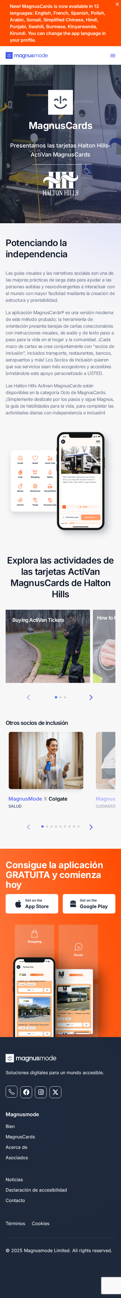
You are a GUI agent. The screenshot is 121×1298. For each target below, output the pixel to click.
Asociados (17, 1157)
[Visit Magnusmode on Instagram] (41, 1092)
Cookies (40, 1223)
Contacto (15, 1200)
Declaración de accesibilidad (36, 1190)
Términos (15, 1223)
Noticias (14, 1179)
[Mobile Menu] (111, 55)
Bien (10, 1126)
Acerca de (16, 1147)
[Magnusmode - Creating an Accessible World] (27, 55)
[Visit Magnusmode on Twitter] (55, 1092)
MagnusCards (20, 1137)
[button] (28, 697)
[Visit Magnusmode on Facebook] (26, 1092)
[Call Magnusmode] (11, 1092)
